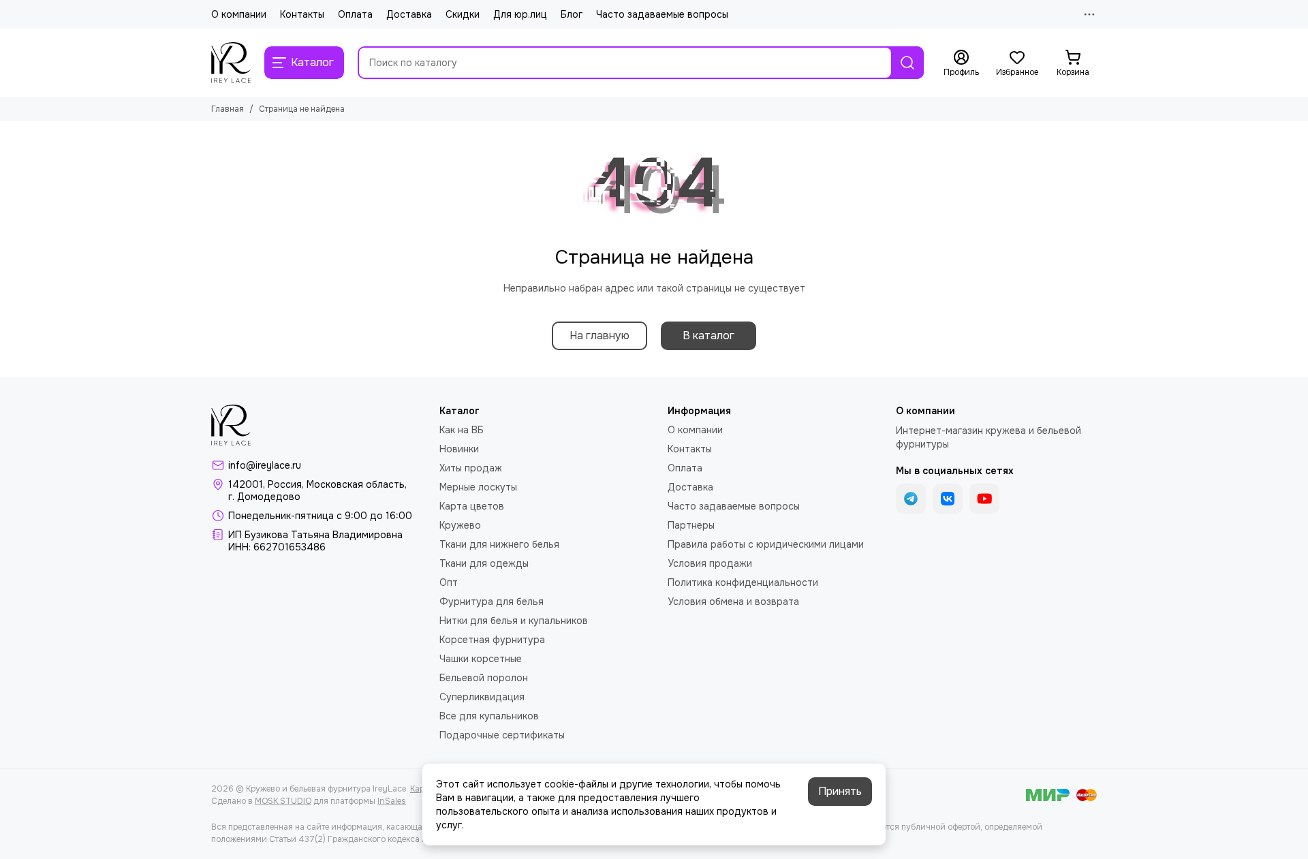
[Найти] (907, 62)
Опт (448, 582)
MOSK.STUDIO (283, 801)
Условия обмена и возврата (733, 601)
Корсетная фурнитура (492, 640)
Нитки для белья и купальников (513, 620)
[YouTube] (984, 499)
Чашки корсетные (480, 659)
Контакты (302, 14)
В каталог (708, 335)
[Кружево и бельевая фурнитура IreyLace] (231, 62)
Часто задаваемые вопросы (662, 14)
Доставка (409, 14)
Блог (571, 14)
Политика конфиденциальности (743, 582)
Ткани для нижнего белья (499, 544)
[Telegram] (911, 499)
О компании (238, 14)
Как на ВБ (461, 430)
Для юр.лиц (520, 14)
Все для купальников (489, 716)
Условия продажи (710, 563)
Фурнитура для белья (491, 601)
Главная (227, 109)
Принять (840, 791)
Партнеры (691, 525)
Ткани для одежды (484, 563)
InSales (391, 801)
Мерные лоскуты (478, 487)
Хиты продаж (470, 468)
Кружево (460, 525)
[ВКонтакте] (948, 499)
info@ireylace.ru (264, 465)
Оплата (355, 14)
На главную (599, 335)
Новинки (459, 449)
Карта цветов (471, 506)
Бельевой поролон (483, 678)
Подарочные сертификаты (502, 735)
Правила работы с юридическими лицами (766, 544)
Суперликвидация (482, 697)
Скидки (463, 14)
